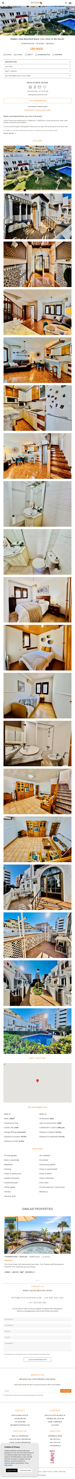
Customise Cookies (25, 1470)
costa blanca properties (20, 1439)
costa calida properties (19, 1442)
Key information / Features (18, 76)
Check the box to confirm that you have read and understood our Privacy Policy (27, 1354)
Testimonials (55, 1446)
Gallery (9, 66)
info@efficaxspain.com (37, 95)
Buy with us (55, 1439)
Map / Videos (11, 71)
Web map (62, 1471)
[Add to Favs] (67, 1219)
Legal (44, 1471)
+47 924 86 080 (43, 91)
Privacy (49, 1471)
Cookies (55, 1471)
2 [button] (38, 1280)
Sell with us (55, 1442)
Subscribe (65, 1391)
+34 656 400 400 (32, 91)
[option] (37, 1247)
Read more (9, 133)
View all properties (20, 1436)
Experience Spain (55, 1436)
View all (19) (38, 32)
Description (11, 62)
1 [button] (36, 1280)
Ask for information (37, 101)
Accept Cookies (11, 1470)
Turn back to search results (37, 106)
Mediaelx (43, 1475)
